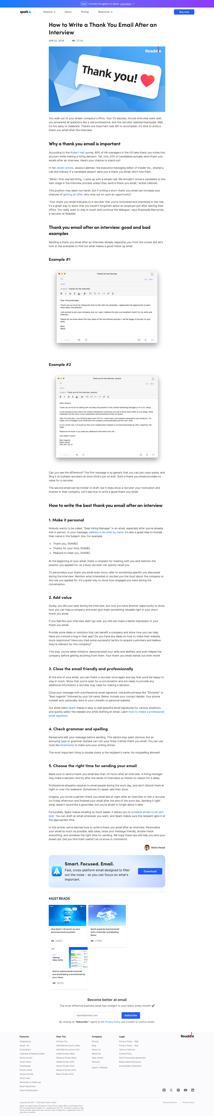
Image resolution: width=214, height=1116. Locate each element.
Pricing (95, 1041)
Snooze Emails (26, 1074)
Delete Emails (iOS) (65, 1062)
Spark (72, 707)
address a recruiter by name (106, 532)
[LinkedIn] (192, 1090)
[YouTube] (185, 1090)
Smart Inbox (25, 1062)
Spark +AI (24, 1045)
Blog (94, 1045)
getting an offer (73, 194)
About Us (96, 1049)
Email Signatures (27, 1086)
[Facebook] (164, 1090)
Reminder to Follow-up (30, 1082)
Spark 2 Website (99, 1067)
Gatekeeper (25, 1066)
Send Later (25, 1078)
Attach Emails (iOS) (65, 1066)
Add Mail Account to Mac (68, 1045)
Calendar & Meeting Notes (32, 1053)
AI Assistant (25, 1049)
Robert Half (77, 152)
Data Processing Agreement (132, 1057)
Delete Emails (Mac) (65, 1053)
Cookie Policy (125, 1053)
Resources (104, 11)
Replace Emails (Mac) (66, 1057)
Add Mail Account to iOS (67, 1049)
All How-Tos (61, 1041)
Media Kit (96, 1053)
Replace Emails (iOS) (66, 1070)
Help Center (97, 1057)
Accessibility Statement (130, 1066)
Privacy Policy (113, 1021)
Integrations (25, 1041)
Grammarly (67, 745)
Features (48, 11)
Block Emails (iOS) (65, 1074)
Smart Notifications (29, 1090)
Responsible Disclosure (130, 1062)
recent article (65, 167)
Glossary (96, 1062)
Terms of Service (127, 1049)
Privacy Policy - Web (129, 1041)
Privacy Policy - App (128, 1045)
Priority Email (26, 1070)
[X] (171, 1090)
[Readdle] (187, 1035)
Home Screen (26, 1057)
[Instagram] (178, 1090)
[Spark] (31, 12)
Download (150, 871)
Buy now (184, 11)
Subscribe (130, 1015)
